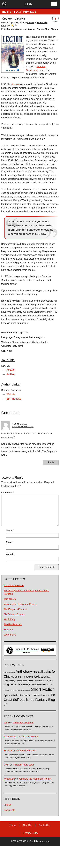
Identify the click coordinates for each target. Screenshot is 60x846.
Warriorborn (10, 599)
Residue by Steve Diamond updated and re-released (26, 592)
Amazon (11, 70)
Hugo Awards (12, 684)
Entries (7, 805)
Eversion (8, 629)
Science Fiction (36, 29)
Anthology (24, 671)
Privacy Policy (30, 833)
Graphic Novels (34, 681)
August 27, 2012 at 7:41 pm (22, 427)
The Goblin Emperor (23, 722)
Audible (11, 374)
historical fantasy (47, 681)
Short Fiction (51, 29)
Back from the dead (14, 585)
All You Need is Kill (26, 750)
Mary (6, 722)
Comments (9, 810)
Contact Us (44, 825)
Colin (6, 764)
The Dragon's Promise (15, 609)
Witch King (9, 619)
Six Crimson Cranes (14, 614)
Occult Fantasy (36, 685)
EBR (29, 4)
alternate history (9, 672)
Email (10, 542)
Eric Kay (8, 750)
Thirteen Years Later (23, 764)
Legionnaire (10, 634)
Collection (40, 676)
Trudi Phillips (10, 736)
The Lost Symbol (29, 736)
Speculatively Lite (13, 695)
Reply (51, 462)
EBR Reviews (14, 399)
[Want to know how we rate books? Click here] (16, 25)
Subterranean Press (36, 695)
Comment (7, 492)
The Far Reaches (13, 624)
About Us (27, 825)
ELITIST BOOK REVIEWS (19, 11)
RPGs (45, 684)
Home (13, 825)
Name (10, 530)
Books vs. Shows (24, 676)
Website (11, 394)
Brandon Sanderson (17, 29)
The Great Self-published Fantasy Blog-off (30, 699)
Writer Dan (9, 779)
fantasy (12, 681)
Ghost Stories (21, 681)
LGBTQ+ (25, 684)
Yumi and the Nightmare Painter (20, 604)
